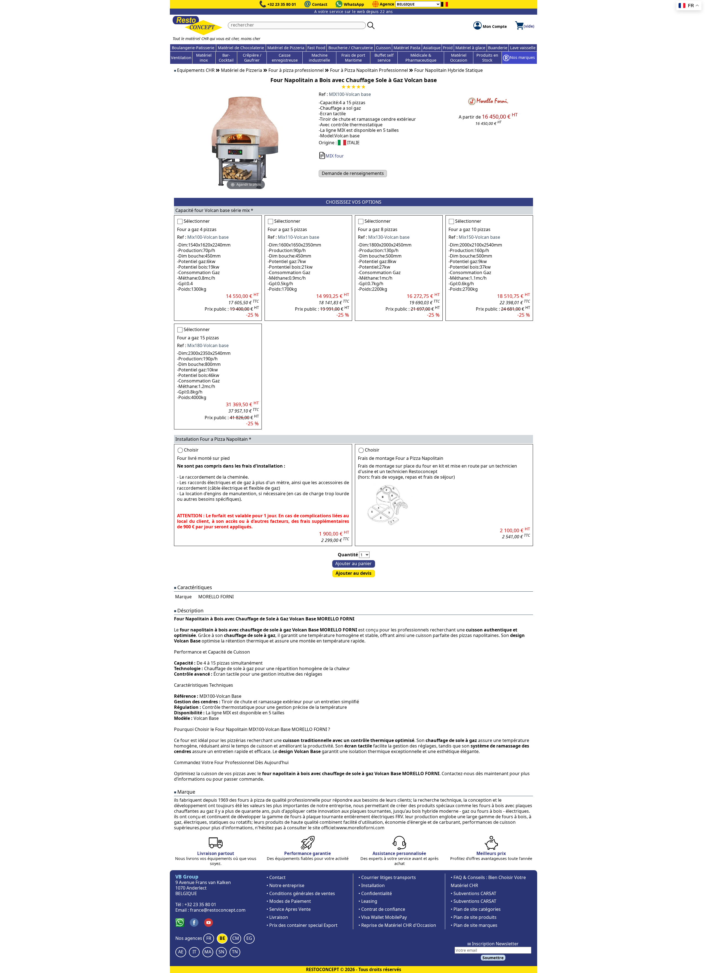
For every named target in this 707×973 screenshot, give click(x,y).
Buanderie (497, 47)
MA (207, 952)
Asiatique (431, 47)
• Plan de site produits (474, 917)
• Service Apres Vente (289, 909)
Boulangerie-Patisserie (193, 47)
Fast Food (316, 47)
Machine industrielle (319, 58)
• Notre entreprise (285, 885)
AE (180, 952)
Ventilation (181, 57)
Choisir (191, 450)
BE (222, 938)
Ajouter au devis (353, 573)
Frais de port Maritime (353, 58)
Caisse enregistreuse (285, 58)
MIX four (335, 156)
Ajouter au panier (353, 563)
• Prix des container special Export (302, 925)
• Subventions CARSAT (473, 893)
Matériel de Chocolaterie (241, 47)
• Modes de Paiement (289, 901)
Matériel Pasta (407, 47)
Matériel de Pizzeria (285, 47)
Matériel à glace (470, 47)
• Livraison (277, 917)
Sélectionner (197, 221)
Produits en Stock (487, 58)
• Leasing (367, 901)
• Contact (276, 877)
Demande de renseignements (353, 173)
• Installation (371, 885)
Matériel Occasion (458, 58)
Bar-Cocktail (226, 58)
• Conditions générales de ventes (301, 893)
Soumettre (493, 957)
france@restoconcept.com (218, 910)
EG (249, 938)
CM (235, 938)
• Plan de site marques (474, 925)
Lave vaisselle (522, 47)
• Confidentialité (375, 893)
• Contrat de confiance (381, 909)
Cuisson (383, 47)
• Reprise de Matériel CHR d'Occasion (397, 925)
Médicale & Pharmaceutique (420, 58)
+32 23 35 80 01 (281, 4)
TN (235, 952)
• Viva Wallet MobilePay (382, 917)
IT (194, 952)
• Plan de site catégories (476, 909)
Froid (448, 47)
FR (208, 938)
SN (221, 952)
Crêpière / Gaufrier (252, 58)
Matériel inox (204, 58)
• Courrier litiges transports (387, 877)
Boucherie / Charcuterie (350, 47)
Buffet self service (384, 58)
